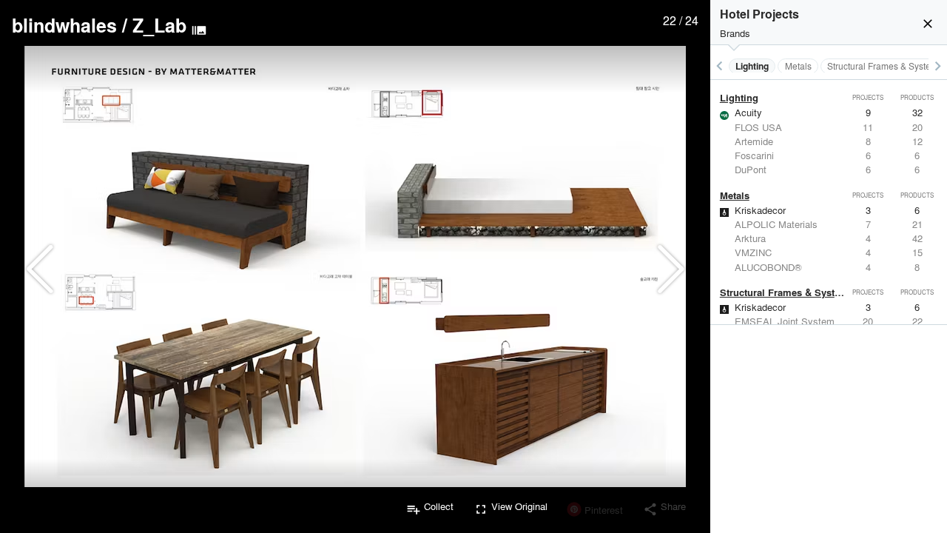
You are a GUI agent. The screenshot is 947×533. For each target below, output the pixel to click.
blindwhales (64, 25)
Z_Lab (159, 25)
